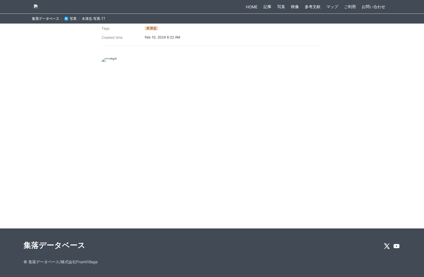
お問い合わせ (373, 6)
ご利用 (350, 6)
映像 (295, 6)
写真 (281, 6)
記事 (267, 6)
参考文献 (312, 6)
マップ (332, 6)
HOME (252, 6)
